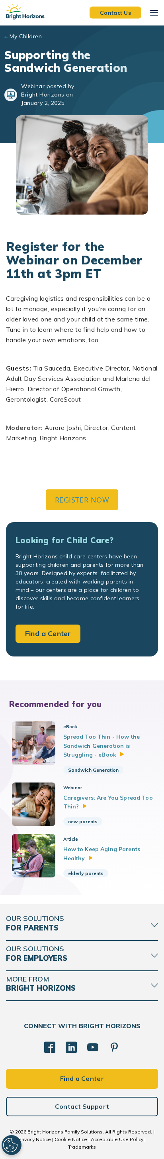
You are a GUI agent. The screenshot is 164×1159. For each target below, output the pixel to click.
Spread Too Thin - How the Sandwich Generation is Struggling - (101, 745)
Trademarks (82, 1147)
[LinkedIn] (71, 1047)
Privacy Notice (34, 1139)
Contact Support (82, 1106)
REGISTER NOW (82, 500)
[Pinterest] (114, 1047)
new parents (83, 821)
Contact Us (115, 12)
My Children (26, 36)
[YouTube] (92, 1047)
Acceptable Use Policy (117, 1139)
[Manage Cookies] (11, 1145)
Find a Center (48, 633)
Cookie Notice (71, 1139)
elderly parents (85, 873)
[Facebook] (49, 1047)
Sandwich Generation (93, 770)
